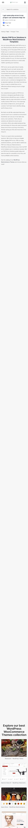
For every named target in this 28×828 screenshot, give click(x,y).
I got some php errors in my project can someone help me (14, 17)
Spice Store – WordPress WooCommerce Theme (14, 807)
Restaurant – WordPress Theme (14, 758)
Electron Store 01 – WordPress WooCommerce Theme (14, 783)
